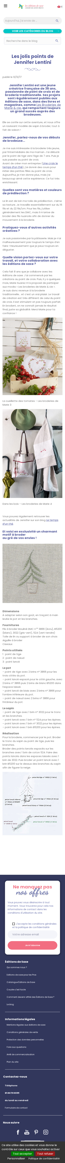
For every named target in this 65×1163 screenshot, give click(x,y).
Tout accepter (22, 1154)
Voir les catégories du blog (32, 31)
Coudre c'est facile (16, 989)
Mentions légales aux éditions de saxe (26, 1024)
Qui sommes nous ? (17, 967)
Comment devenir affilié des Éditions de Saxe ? (30, 997)
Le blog (10, 1004)
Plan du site (12, 1061)
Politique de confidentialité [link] (44, 1158)
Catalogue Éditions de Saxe (21, 982)
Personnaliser (16, 1158)
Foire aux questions (16, 1047)
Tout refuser (45, 1154)
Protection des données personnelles (25, 1039)
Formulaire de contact (16, 1107)
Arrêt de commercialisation (20, 1054)
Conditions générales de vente (22, 1032)
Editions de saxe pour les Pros (21, 974)
